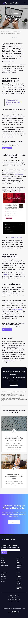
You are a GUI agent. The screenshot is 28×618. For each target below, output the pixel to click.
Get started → (7, 148)
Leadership (19, 576)
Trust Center (19, 578)
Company (19, 572)
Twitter (12, 37)
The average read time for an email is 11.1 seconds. (13, 102)
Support (3, 581)
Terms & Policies (14, 597)
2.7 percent (5, 274)
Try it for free (14, 522)
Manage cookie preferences (19, 588)
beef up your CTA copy (12, 360)
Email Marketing (20, 556)
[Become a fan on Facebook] (15, 595)
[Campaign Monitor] (8, 539)
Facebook (14, 37)
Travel (18, 569)
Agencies (18, 558)
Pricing (2, 560)
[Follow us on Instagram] (18, 595)
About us (18, 574)
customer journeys (17, 309)
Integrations (3, 562)
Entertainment (19, 563)
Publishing (18, 565)
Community (4, 572)
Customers (3, 576)
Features (3, 558)
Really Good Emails (16, 237)
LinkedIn (16, 37)
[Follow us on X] (13, 595)
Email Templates (4, 565)
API (2, 563)
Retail (18, 560)
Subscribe (4, 552)
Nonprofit (18, 562)
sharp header (14, 116)
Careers (18, 579)
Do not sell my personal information (14, 599)
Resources (3, 578)
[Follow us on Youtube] (8, 595)
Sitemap (18, 583)
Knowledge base (15, 31)
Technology (19, 567)
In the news (19, 581)
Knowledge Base (14, 13)
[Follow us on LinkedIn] (11, 595)
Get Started (3, 574)
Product (3, 556)
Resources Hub (5, 31)
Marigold (12, 608)
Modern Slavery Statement (20, 585)
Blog (2, 579)
